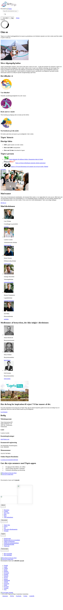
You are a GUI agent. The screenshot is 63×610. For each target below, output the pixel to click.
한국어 (6, 577)
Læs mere (3, 169)
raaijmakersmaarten (9, 300)
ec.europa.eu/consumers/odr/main (9, 459)
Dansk (5, 570)
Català (5, 567)
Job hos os (3, 202)
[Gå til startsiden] (9, 8)
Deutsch (6, 571)
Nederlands (7, 580)
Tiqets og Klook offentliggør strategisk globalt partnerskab (30, 163)
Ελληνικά (6, 573)
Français (6, 575)
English (6, 565)
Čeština (6, 568)
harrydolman (7, 360)
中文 (5, 589)
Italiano (6, 579)
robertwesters (7, 263)
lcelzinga (6, 226)
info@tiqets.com (5, 439)
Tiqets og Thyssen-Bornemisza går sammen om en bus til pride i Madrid (29, 166)
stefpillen (6, 319)
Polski (5, 585)
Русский (6, 586)
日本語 (6, 582)
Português (6, 583)
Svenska (6, 588)
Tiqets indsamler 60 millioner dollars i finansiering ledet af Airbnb (26, 159)
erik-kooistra (7, 378)
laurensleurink (7, 245)
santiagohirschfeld (8, 282)
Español (6, 574)
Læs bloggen (4, 412)
